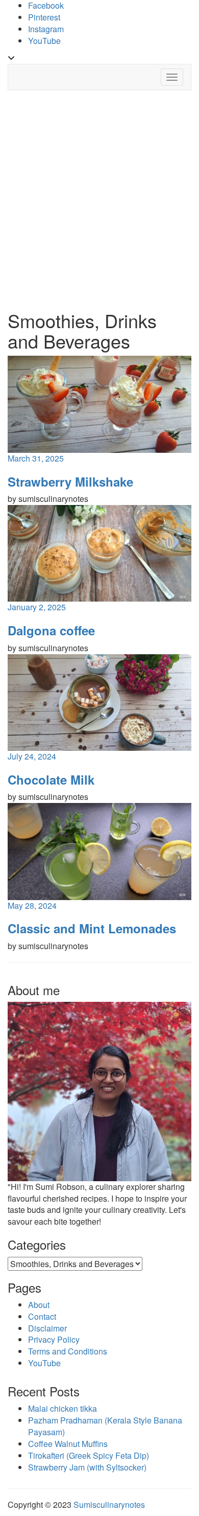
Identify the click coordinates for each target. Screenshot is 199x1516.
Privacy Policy (54, 1339)
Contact (42, 1316)
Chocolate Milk (51, 779)
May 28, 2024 (32, 905)
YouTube (44, 41)
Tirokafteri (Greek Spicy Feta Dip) (88, 1455)
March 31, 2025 (36, 458)
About (38, 1305)
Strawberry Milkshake (70, 481)
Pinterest (44, 17)
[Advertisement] (99, 200)
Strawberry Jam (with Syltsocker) (87, 1467)
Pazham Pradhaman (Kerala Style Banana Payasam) (105, 1426)
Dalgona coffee (51, 630)
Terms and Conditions (67, 1351)
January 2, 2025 (37, 607)
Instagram (46, 29)
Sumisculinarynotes (109, 1504)
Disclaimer (47, 1328)
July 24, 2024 (32, 756)
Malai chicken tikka (62, 1408)
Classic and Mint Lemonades (92, 928)
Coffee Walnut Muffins (68, 1444)
